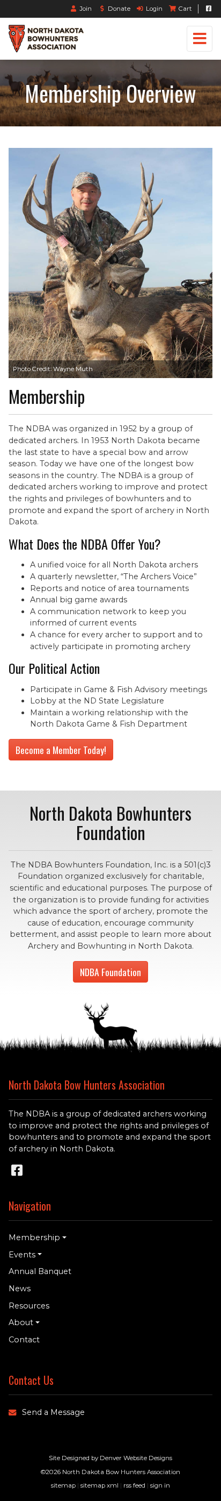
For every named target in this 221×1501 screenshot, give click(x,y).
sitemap (63, 1485)
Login (154, 8)
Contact (24, 1340)
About (21, 1322)
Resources (29, 1306)
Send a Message (53, 1412)
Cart (185, 8)
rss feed (134, 1485)
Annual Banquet (40, 1271)
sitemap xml (99, 1485)
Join (86, 8)
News (20, 1288)
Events (22, 1255)
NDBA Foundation (110, 972)
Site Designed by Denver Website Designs (110, 1458)
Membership (34, 1237)
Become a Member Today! (61, 750)
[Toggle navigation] (199, 39)
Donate (119, 8)
